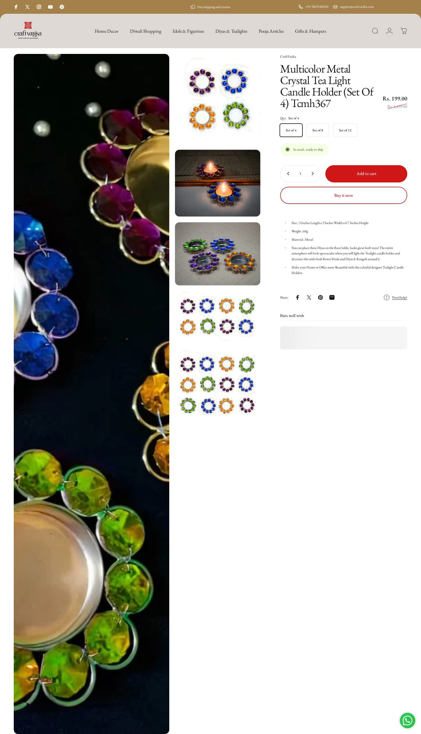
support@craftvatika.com (357, 6)
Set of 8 (317, 130)
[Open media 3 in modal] (217, 183)
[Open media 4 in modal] (217, 253)
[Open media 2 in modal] (217, 99)
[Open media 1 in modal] (91, 394)
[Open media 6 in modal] (217, 385)
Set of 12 (345, 130)
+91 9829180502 (316, 6)
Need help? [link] (399, 297)
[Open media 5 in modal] (217, 317)
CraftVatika (288, 56)
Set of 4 (291, 130)
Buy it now (343, 195)
